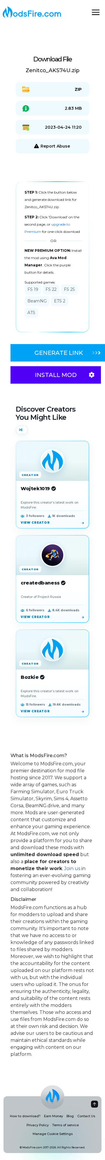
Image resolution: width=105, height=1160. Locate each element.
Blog (70, 1116)
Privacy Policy (38, 1125)
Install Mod (56, 374)
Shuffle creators (22, 430)
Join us (72, 868)
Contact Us (86, 1116)
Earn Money (53, 1116)
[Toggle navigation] (95, 12)
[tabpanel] (52, 256)
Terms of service (65, 1125)
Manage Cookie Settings (53, 1134)
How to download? (25, 1116)
